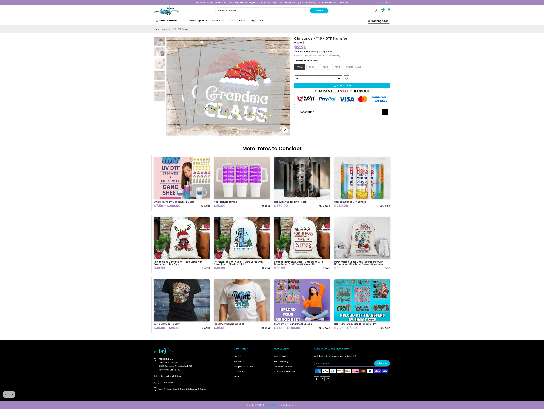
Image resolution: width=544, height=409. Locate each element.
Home (156, 29)
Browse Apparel (198, 20)
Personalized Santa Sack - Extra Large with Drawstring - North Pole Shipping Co (298, 263)
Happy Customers (243, 366)
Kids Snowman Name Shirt (229, 324)
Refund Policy (281, 361)
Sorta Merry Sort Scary (166, 324)
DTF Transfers (238, 20)
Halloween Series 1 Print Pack (290, 202)
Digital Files (257, 20)
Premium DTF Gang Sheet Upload (293, 324)
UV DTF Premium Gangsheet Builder (174, 202)
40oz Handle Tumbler (226, 202)
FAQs (236, 376)
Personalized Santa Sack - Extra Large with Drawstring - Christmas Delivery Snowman (358, 263)
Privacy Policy (281, 356)
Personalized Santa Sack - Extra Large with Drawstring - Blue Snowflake (238, 263)
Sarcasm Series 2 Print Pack (350, 202)
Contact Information (285, 371)
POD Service (218, 20)
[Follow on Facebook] (316, 378)
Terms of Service (283, 366)
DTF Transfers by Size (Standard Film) (355, 324)
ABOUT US (239, 361)
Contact (238, 371)
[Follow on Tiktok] (327, 378)
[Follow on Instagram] (322, 378)
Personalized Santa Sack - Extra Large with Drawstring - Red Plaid (178, 263)
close (158, 3)
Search (237, 356)
